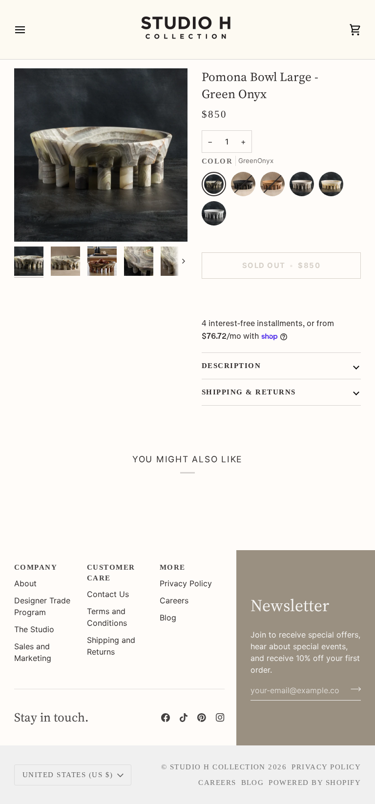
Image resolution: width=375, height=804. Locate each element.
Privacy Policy (186, 583)
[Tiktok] (184, 717)
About (25, 583)
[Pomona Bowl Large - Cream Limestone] (304, 186)
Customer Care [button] (111, 572)
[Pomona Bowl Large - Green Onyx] (216, 186)
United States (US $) (67, 775)
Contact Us (108, 594)
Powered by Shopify (315, 782)
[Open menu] (28, 29)
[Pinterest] (201, 717)
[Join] (353, 689)
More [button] (173, 567)
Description (231, 366)
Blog (168, 617)
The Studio (34, 629)
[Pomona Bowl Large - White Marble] (214, 215)
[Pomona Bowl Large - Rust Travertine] (275, 186)
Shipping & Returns (249, 392)
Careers (174, 600)
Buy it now (281, 299)
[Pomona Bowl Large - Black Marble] (245, 186)
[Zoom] (32, 223)
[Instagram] (220, 717)
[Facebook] (165, 717)
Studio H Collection (218, 767)
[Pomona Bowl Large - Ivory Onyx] (333, 186)
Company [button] (35, 567)
